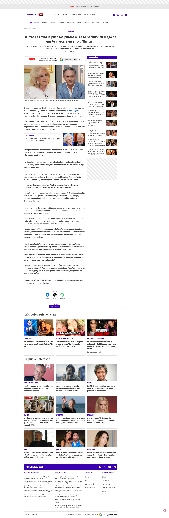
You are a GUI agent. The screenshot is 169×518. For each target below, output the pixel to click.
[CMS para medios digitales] (112, 514)
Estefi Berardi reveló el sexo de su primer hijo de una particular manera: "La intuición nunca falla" (38, 491)
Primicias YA (27, 28)
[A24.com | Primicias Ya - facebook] (114, 15)
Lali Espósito (61, 22)
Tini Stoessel (70, 22)
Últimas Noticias (89, 14)
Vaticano (79, 22)
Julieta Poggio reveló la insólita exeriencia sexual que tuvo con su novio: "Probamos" (38, 486)
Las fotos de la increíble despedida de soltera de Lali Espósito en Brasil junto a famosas (38, 495)
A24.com (104, 477)
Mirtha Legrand (73, 111)
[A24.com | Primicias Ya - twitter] (118, 15)
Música (65, 14)
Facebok (47, 298)
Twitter (55, 298)
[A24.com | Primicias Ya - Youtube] (126, 15)
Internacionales (76, 14)
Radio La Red (106, 484)
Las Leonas (105, 22)
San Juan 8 (105, 491)
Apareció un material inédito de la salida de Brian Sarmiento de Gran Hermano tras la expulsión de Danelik (68, 501)
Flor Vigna (86, 22)
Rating (57, 14)
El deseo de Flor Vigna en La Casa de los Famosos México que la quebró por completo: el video (69, 506)
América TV (105, 480)
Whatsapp (62, 298)
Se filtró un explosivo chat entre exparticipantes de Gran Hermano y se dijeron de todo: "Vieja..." (38, 482)
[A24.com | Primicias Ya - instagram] (122, 15)
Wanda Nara (45, 22)
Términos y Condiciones (30, 515)
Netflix (53, 22)
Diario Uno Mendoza (108, 487)
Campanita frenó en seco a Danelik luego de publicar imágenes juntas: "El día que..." (36, 477)
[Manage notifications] (164, 510)
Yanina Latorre (95, 22)
